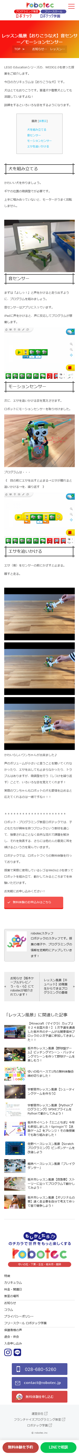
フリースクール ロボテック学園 (25, 1323)
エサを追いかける (38, 146)
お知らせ (38, 49)
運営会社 (37, 1414)
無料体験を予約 (20, 1447)
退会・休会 (11, 1337)
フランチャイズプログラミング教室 (37, 1419)
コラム (8, 1310)
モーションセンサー (39, 141)
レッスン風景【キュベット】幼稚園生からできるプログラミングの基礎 (55, 986)
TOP (17, 49)
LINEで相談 (58, 1447)
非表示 (43, 121)
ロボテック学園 (37, 1425)
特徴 (7, 1276)
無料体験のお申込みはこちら (32, 902)
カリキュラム (13, 1283)
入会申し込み (13, 1343)
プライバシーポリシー (19, 1316)
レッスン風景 (21, 1015)
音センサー (34, 135)
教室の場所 (11, 1296)
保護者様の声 (13, 1330)
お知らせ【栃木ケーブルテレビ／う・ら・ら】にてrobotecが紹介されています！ (22, 986)
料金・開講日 (13, 1289)
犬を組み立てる (36, 130)
